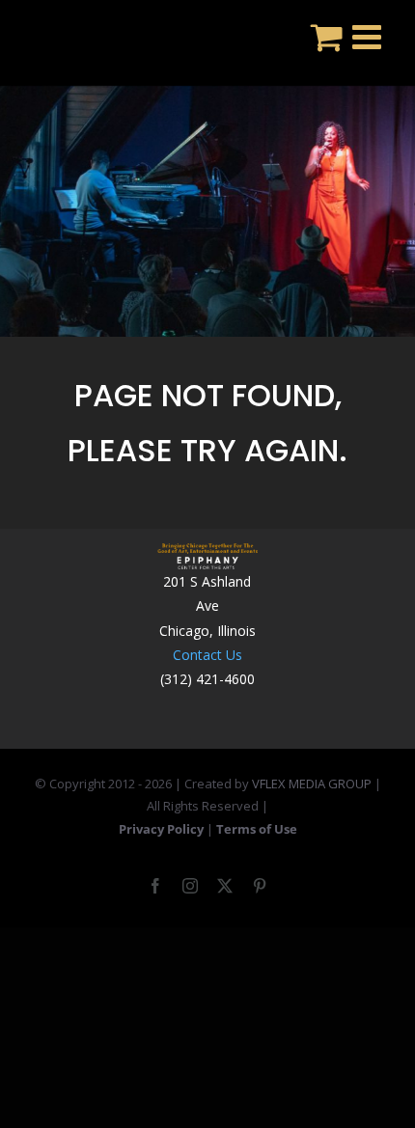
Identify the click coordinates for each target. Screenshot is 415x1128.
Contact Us (207, 655)
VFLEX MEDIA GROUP (312, 783)
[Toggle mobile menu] (369, 36)
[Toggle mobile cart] (327, 36)
